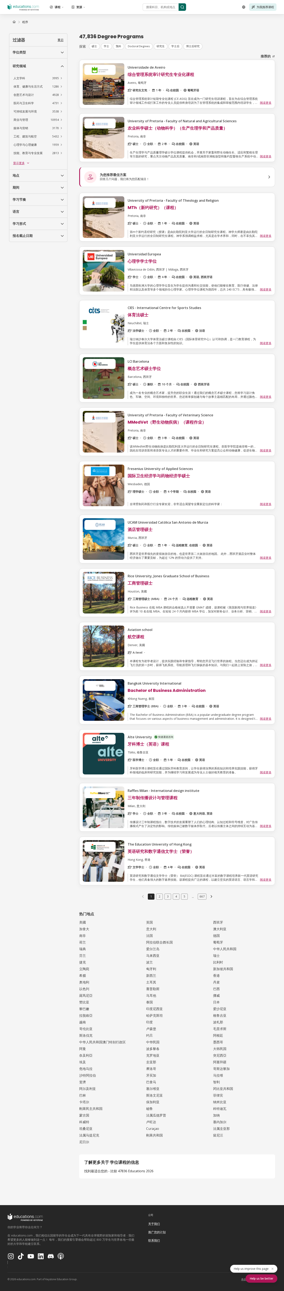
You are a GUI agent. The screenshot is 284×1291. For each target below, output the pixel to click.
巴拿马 (151, 1082)
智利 (216, 1082)
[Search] (182, 7)
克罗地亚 (152, 1055)
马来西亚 (152, 955)
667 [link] (202, 896)
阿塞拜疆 (219, 1062)
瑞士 (216, 955)
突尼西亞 (219, 1055)
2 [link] (159, 896)
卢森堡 (151, 1028)
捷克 (82, 962)
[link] (25, 22)
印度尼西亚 (154, 1009)
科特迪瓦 (219, 1108)
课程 (58, 7)
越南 (82, 1022)
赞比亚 (84, 1002)
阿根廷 (218, 1035)
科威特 (84, 1122)
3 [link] (168, 896)
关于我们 (154, 1224)
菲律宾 (218, 1095)
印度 (149, 1022)
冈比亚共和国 (223, 1088)
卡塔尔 (84, 1102)
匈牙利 (151, 969)
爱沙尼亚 (219, 1009)
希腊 (82, 975)
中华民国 (152, 1042)
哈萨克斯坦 (154, 1015)
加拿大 (84, 929)
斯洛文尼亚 (154, 1095)
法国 (149, 935)
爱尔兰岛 (152, 949)
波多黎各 (152, 1048)
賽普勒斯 (152, 989)
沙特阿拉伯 (87, 1075)
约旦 (149, 1035)
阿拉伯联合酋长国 (159, 942)
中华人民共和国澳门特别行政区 (102, 1042)
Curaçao (152, 1128)
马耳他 (151, 995)
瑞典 (82, 949)
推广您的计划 (157, 1232)
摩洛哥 (151, 1068)
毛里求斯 (219, 1028)
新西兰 (151, 975)
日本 (216, 1002)
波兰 (149, 962)
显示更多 (19, 163)
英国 (149, 922)
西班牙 (218, 922)
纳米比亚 (219, 1102)
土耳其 (151, 982)
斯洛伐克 (86, 1035)
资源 (79, 7)
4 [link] (176, 896)
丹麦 (216, 982)
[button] (38, 78)
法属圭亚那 (221, 1128)
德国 (216, 935)
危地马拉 (86, 1068)
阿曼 (82, 1048)
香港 (216, 975)
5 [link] (184, 896)
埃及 (82, 1062)
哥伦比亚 (86, 1028)
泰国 (149, 1002)
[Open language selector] (243, 7)
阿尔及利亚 (87, 1088)
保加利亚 (152, 1102)
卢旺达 (151, 1122)
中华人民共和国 (224, 949)
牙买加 (151, 1075)
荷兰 (82, 942)
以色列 (84, 989)
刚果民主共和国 (90, 1108)
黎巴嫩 (84, 1009)
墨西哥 (218, 1042)
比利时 (218, 962)
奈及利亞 (86, 1055)
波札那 (218, 1022)
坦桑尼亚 (86, 1128)
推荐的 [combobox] (266, 56)
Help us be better (261, 1278)
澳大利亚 (219, 929)
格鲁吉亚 (219, 1015)
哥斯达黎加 (221, 1068)
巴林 (82, 1095)
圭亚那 (151, 1062)
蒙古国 (84, 1115)
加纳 (216, 1115)
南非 (82, 935)
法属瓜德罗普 (156, 1115)
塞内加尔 (219, 1122)
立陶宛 (84, 969)
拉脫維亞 (86, 1015)
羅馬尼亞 (86, 995)
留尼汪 (218, 1135)
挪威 (216, 995)
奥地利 (84, 982)
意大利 (151, 929)
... (193, 896)
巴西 (216, 989)
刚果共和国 (154, 1135)
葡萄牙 (218, 942)
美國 (82, 922)
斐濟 (82, 1082)
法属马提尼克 (89, 1135)
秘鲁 (149, 1108)
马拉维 (218, 1075)
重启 (60, 40)
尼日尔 (84, 1142)
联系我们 (154, 1240)
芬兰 (82, 955)
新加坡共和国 (223, 969)
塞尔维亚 (152, 1088)
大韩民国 (219, 1048)
